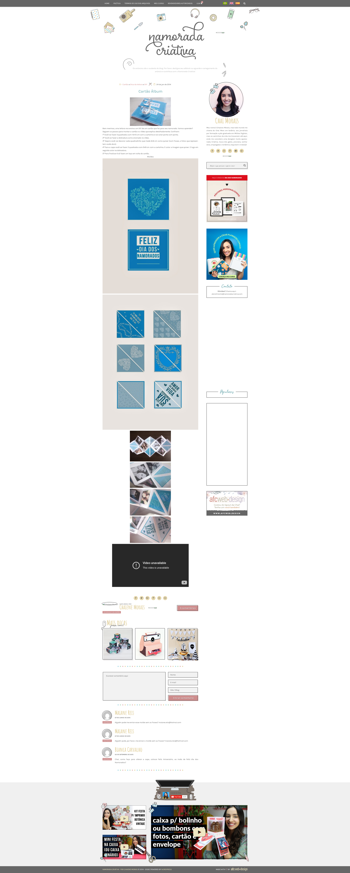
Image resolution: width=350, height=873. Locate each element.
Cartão (125, 84)
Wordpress (166, 869)
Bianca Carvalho (128, 749)
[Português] (225, 3)
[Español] (238, 3)
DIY (145, 84)
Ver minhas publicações (111, 612)
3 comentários (188, 608)
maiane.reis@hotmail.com (176, 741)
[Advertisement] (175, 70)
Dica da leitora (136, 84)
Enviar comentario (183, 698)
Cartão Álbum (150, 91)
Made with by (223, 869)
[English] (231, 3)
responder (107, 722)
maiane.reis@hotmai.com (170, 722)
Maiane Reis (124, 712)
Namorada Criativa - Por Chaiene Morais (120, 869)
